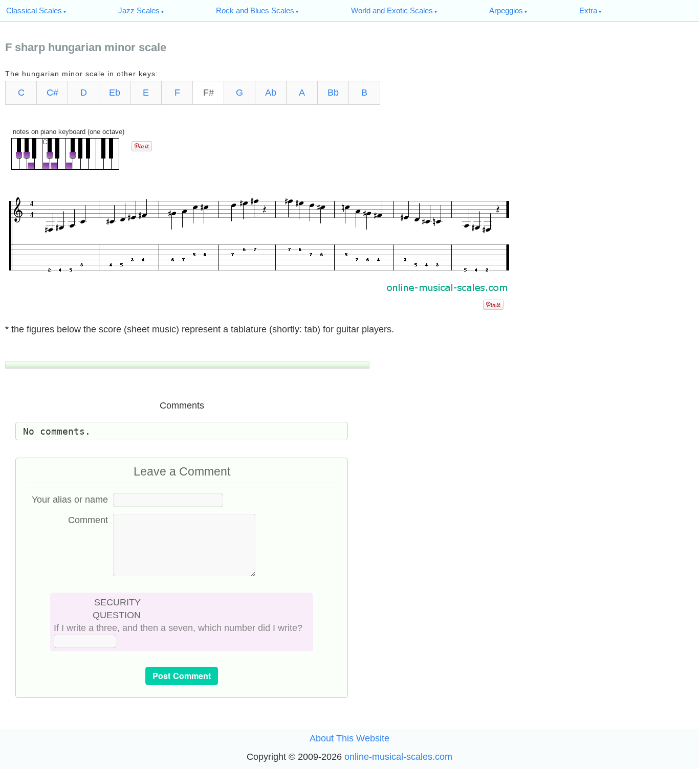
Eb (114, 92)
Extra (588, 10)
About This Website (349, 738)
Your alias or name (70, 499)
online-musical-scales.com (398, 757)
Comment (88, 520)
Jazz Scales (139, 10)
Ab (270, 92)
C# (52, 92)
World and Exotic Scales (392, 10)
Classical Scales (34, 10)
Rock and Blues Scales (255, 10)
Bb (333, 92)
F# (208, 92)
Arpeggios (506, 10)
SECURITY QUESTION (117, 608)
